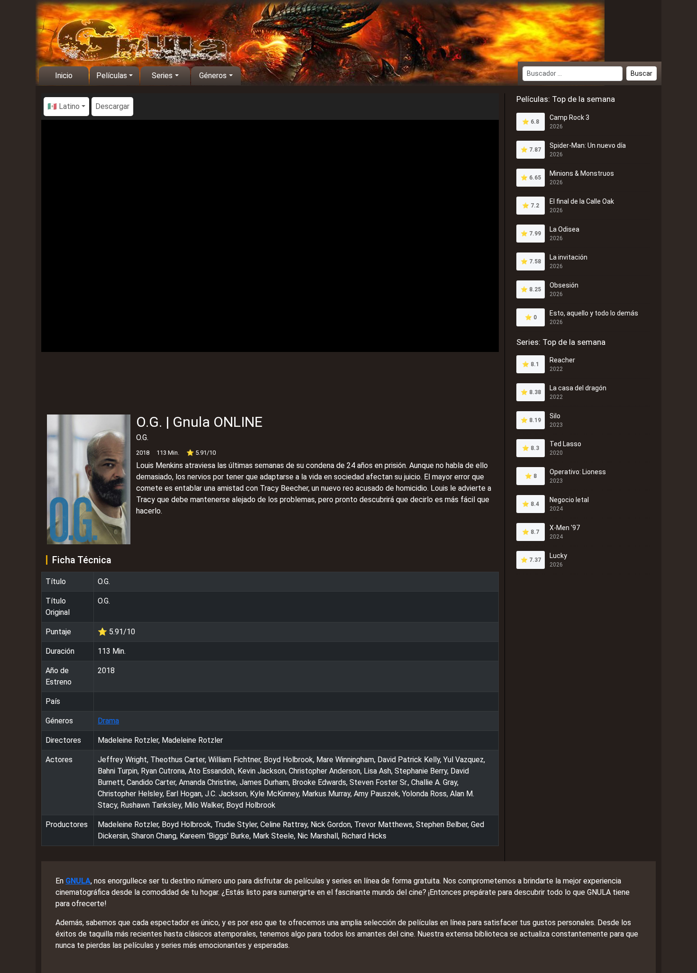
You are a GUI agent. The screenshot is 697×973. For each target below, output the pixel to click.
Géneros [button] (213, 75)
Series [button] (162, 75)
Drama (108, 720)
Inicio (64, 75)
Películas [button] (111, 75)
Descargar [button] (112, 106)
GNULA (78, 880)
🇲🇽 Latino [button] (63, 106)
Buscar (641, 73)
